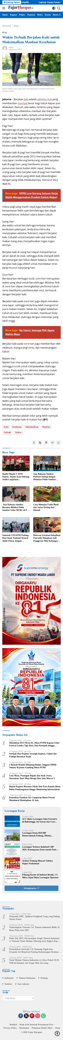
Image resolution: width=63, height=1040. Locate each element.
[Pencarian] (59, 8)
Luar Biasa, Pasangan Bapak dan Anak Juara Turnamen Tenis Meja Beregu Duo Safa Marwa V (32, 777)
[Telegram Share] (52, 442)
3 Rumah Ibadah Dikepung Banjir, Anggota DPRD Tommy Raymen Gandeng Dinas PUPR (32, 766)
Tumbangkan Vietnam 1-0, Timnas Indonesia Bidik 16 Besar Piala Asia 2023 (34, 928)
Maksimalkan (32, 427)
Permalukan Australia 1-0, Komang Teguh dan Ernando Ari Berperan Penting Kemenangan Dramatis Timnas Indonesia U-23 (34, 950)
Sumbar (8, 984)
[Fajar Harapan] (20, 8)
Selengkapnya (30, 888)
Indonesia (9, 978)
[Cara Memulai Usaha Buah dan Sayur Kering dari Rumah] (47, 494)
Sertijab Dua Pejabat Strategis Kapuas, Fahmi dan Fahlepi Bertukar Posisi (33, 755)
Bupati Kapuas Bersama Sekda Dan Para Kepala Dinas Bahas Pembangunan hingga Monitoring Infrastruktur (34, 787)
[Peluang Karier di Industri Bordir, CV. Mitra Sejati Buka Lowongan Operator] (12, 877)
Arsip (57, 1028)
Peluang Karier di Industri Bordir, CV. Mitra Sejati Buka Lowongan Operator (40, 876)
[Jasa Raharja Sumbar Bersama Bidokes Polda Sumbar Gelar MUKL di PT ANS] (16, 494)
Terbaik (7, 432)
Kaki (6, 427)
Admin (11, 47)
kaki (26, 99)
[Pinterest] (32, 1016)
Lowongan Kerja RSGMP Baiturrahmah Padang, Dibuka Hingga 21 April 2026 (36, 834)
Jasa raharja (23, 984)
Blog (4, 32)
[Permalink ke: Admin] (4, 48)
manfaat (23, 103)
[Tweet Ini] (40, 442)
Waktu (18, 432)
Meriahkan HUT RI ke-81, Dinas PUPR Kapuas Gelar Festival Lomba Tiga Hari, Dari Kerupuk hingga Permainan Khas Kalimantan (34, 744)
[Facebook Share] (34, 442)
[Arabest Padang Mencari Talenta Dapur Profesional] (12, 863)
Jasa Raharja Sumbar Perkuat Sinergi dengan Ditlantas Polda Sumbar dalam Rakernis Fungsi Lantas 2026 (44, 477)
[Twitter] (26, 1016)
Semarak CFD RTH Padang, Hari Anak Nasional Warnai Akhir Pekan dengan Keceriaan (15, 538)
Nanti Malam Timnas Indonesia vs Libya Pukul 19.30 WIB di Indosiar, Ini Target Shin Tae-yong (34, 961)
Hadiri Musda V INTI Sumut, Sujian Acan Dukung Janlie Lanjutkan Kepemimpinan (15, 477)
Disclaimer (24, 1028)
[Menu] (4, 8)
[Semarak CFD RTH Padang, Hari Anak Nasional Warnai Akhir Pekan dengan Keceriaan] (16, 525)
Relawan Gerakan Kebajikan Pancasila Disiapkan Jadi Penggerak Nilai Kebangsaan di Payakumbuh (46, 538)
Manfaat (46, 427)
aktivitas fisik (44, 99)
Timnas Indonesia (27, 978)
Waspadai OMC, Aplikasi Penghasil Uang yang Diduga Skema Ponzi (34, 917)
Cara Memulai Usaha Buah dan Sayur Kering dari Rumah (46, 507)
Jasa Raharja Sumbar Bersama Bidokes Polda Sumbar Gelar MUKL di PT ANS (15, 507)
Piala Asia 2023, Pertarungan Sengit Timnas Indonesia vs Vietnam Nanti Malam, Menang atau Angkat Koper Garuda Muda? (34, 940)
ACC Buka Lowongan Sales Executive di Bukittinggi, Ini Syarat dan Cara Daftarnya (39, 820)
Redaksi (13, 1024)
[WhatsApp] (43, 1016)
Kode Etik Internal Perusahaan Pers (36, 1024)
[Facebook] (20, 1016)
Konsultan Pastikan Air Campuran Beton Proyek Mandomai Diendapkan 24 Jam (32, 798)
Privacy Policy (10, 1028)
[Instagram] (37, 1016)
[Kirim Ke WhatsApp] (58, 442)
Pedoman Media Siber (42, 1028)
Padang (44, 978)
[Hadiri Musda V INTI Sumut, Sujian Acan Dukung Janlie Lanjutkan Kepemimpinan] (16, 463)
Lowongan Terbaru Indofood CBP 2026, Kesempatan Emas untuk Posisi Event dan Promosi (39, 848)
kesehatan (17, 427)
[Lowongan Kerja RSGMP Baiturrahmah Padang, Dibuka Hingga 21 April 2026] (12, 835)
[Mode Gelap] (54, 8)
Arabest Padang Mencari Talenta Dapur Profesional (37, 862)
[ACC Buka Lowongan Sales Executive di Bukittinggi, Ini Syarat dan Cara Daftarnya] (12, 821)
